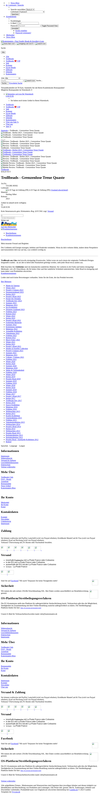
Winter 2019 (10, 375)
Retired (8, 442)
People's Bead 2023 (13, 296)
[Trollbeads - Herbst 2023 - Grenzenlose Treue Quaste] (22, 150)
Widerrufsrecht (6, 458)
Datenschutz (5, 465)
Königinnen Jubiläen (14, 327)
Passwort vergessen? (23, 33)
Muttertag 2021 (12, 355)
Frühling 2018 (11, 392)
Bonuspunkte (6, 484)
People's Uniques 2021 (14, 351)
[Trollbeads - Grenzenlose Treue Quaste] (17, 152)
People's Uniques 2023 (14, 290)
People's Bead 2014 (13, 427)
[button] (15, 5)
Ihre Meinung (6, 282)
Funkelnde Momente (14, 322)
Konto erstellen (21, 31)
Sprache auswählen (18, 9)
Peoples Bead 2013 (13, 433)
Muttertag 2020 (12, 368)
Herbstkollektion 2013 (14, 435)
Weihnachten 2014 (13, 424)
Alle (7, 57)
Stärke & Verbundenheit (15, 370)
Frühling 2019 (11, 383)
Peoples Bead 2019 (13, 379)
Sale (7, 63)
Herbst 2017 (10, 398)
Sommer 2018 (11, 390)
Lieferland (15, 12)
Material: (4, 192)
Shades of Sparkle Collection (17, 348)
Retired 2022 (11, 338)
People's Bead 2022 (13, 320)
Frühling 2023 (11, 312)
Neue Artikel (6, 486)
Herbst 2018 (10, 388)
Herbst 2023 (10, 294)
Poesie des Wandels (13, 299)
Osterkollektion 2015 (14, 418)
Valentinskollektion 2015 (15, 422)
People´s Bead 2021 (13, 346)
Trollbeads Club (7, 477)
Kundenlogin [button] (11, 17)
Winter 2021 (10, 342)
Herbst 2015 (10, 414)
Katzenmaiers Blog (8, 488)
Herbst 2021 (10, 344)
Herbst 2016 (10, 403)
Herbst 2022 (10, 318)
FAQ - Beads (6, 479)
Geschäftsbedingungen (9, 463)
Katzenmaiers (11, 74)
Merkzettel (10, 35)
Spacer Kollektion (13, 405)
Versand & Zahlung (8, 460)
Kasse (3, 507)
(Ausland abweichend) (59, 190)
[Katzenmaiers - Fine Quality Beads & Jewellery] (22, 41)
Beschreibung (11, 233)
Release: (4, 196)
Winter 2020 (10, 362)
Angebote (4, 481)
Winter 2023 (10, 288)
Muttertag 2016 (12, 407)
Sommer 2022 (11, 325)
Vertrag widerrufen (8, 467)
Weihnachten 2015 (13, 411)
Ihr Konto (4, 505)
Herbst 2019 (10, 377)
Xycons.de (16, 792)
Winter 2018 (10, 385)
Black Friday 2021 (13, 340)
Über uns (9, 122)
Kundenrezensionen (13, 235)
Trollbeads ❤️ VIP (13, 61)
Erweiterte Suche (15, 83)
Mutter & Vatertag (13, 286)
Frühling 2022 (11, 335)
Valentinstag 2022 (12, 333)
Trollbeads (10, 59)
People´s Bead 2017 (13, 396)
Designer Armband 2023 (15, 309)
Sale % (16, 122)
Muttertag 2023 (12, 305)
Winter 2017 (10, 394)
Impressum (5, 456)
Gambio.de (73, 790)
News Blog (15, 3)
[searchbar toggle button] (40, 43)
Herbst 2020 (10, 364)
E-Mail (13, 23)
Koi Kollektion (11, 307)
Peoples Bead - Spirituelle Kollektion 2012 (22, 440)
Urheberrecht (6, 521)
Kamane (9, 65)
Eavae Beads (11, 67)
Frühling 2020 (11, 372)
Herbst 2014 (10, 429)
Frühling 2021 (11, 359)
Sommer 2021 (11, 353)
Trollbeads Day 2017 (14, 401)
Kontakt (4, 517)
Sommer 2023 (11, 303)
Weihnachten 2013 (13, 431)
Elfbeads (9, 70)
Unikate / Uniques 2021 (15, 357)
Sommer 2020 (11, 366)
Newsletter (5, 519)
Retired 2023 (11, 314)
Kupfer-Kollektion (13, 416)
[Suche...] (30, 80)
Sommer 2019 (11, 381)
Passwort (14, 26)
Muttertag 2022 (12, 329)
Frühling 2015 (11, 420)
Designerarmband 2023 (15, 292)
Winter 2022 (10, 316)
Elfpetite (9, 72)
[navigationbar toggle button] (8, 43)
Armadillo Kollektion (14, 331)
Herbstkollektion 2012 (14, 437)
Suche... (39, 80)
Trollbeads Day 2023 (14, 301)
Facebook (14, 581)
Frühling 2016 (11, 409)
